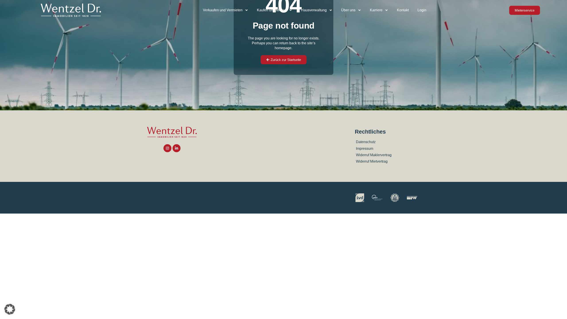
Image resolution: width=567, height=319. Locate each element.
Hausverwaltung (314, 10)
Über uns (348, 10)
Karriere (376, 10)
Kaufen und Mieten (272, 10)
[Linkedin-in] (177, 148)
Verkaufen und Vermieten (223, 10)
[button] (9, 309)
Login (421, 10)
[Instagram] (167, 148)
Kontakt (403, 10)
